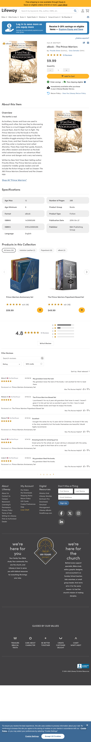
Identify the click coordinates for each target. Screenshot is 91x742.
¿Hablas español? (82, 38)
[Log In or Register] (82, 10)
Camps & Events (53, 17)
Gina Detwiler (74, 50)
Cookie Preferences (28, 504)
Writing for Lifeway (9, 516)
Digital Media (31, 17)
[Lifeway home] (9, 11)
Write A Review (45, 343)
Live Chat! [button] (25, 509)
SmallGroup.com (45, 513)
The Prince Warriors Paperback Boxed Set (66, 297)
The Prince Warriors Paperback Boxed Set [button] (28, 408)
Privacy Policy (7, 510)
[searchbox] (20, 358)
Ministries (42, 17)
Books (22, 17)
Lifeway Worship (45, 496)
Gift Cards (25, 501)
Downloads (43, 501)
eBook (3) (61, 250)
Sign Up (63, 503)
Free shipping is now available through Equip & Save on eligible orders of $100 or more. (45, 3)
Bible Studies (13, 17)
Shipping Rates (26, 495)
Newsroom (6, 501)
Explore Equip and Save (71, 29)
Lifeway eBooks (45, 510)
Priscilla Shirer (55, 50)
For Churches (66, 17)
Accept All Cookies (53, 736)
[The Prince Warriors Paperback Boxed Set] (66, 275)
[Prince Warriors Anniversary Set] (24, 275)
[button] (63, 325)
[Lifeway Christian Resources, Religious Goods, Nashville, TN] (83, 666)
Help (22, 507)
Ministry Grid (44, 493)
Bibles (3, 17)
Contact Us (6, 496)
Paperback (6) (46, 250)
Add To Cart (69, 76)
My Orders (25, 490)
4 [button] (50, 474)
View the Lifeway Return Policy (74, 93)
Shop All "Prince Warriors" (14, 180)
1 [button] (40, 474)
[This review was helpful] (83, 389)
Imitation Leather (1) (27, 250)
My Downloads (26, 492)
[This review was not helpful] (87, 389)
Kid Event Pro (44, 499)
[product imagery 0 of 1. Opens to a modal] (23, 62)
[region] (45, 731)
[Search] (74, 10)
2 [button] (43, 474)
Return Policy (26, 498)
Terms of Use (7, 513)
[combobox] (48, 10)
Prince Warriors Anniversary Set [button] (24, 387)
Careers (5, 499)
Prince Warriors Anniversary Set (19, 297)
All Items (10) (9, 250)
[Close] (87, 725)
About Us (5, 493)
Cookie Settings (32, 736)
